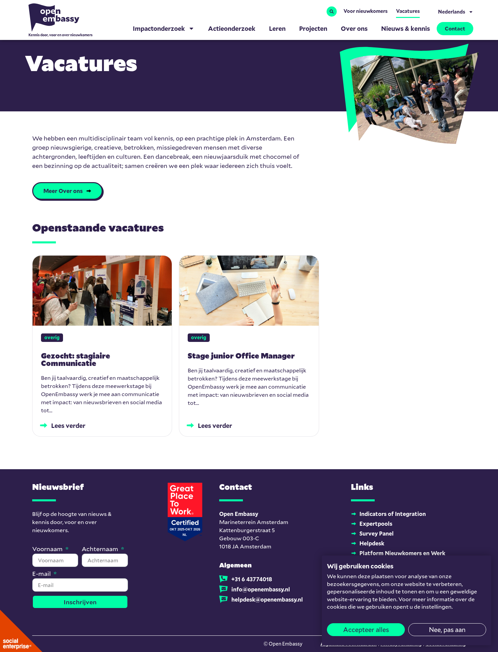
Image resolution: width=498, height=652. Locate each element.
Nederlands (451, 11)
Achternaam (101, 549)
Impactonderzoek (159, 28)
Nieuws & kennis (405, 28)
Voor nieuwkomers (366, 11)
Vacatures (408, 11)
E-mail (42, 574)
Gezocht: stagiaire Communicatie (75, 359)
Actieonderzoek (231, 28)
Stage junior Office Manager (241, 356)
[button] (332, 11)
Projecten (313, 28)
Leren (277, 28)
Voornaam (48, 549)
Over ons (354, 28)
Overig (52, 337)
